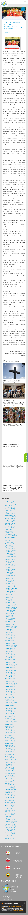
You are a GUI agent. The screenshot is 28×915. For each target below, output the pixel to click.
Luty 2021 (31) (9, 600)
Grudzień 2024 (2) (10, 532)
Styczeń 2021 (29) (10, 602)
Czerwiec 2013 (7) (10, 746)
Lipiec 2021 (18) (9, 593)
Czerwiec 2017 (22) (10, 670)
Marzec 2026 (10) (10, 509)
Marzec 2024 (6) (9, 543)
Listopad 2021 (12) (10, 586)
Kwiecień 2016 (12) (10, 692)
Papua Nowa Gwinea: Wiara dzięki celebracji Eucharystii (13, 425)
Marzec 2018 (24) (10, 656)
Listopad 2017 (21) (10, 662)
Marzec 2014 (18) (10, 732)
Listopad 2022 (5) (10, 567)
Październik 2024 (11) (11, 536)
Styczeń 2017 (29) (10, 678)
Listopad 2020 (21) (10, 605)
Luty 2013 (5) (8, 753)
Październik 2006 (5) (11, 826)
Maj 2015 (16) (8, 710)
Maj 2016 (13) (8, 691)
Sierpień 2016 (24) (10, 686)
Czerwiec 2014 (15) (10, 727)
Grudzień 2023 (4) (10, 548)
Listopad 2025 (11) (10, 515)
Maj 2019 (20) (9, 634)
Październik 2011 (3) (10, 772)
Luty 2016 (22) (9, 696)
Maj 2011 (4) (8, 778)
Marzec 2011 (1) (9, 781)
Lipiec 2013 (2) (9, 745)
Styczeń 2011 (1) (9, 784)
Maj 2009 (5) (8, 811)
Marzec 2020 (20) (10, 618)
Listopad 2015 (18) (10, 700)
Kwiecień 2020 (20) (10, 616)
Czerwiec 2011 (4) (10, 776)
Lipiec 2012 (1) (9, 761)
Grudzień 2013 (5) (10, 737)
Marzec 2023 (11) (9, 561)
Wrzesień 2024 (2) (10, 537)
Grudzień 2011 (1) (9, 769)
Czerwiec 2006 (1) (10, 827)
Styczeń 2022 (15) (10, 583)
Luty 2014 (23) (9, 734)
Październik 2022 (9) (11, 569)
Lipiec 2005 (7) (9, 835)
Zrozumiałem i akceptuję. (18, 910)
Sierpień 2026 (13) (10, 501)
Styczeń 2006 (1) (9, 830)
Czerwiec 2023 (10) (10, 556)
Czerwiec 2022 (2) (10, 575)
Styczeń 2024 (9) (10, 547)
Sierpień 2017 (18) (10, 667)
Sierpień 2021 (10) (10, 591)
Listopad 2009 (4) (10, 803)
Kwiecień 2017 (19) (10, 673)
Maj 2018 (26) (9, 653)
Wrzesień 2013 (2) (10, 742)
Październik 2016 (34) (11, 683)
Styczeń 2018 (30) (10, 659)
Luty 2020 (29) (9, 620)
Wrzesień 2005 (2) (10, 834)
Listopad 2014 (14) (10, 719)
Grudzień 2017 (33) (10, 661)
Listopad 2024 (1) (10, 534)
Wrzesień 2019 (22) (10, 627)
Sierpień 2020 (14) (10, 610)
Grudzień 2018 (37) (10, 642)
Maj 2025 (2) (8, 524)
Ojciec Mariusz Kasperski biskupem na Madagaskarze (13, 466)
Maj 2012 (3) (8, 764)
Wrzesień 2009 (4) (10, 807)
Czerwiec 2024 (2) (10, 539)
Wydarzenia (6, 32)
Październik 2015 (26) (11, 702)
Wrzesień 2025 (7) (10, 518)
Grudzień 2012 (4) (10, 756)
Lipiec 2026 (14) (9, 502)
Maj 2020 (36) (9, 615)
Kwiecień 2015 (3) (10, 712)
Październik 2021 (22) (11, 588)
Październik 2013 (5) (10, 740)
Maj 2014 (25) (9, 729)
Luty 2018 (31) (9, 658)
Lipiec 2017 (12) (9, 669)
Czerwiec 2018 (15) (10, 651)
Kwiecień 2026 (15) (10, 507)
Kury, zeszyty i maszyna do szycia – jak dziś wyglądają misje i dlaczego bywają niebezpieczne (12, 488)
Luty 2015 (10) (9, 715)
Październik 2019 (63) (11, 626)
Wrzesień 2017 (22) (10, 666)
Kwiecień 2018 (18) (10, 654)
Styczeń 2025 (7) (9, 531)
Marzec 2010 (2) (9, 797)
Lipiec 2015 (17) (9, 707)
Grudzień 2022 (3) (10, 566)
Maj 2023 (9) (8, 558)
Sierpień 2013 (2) (9, 743)
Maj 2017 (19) (8, 672)
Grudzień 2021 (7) (10, 585)
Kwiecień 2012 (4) (10, 765)
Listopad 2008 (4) (10, 819)
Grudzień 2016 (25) (10, 680)
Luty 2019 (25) (9, 639)
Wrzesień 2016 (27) (10, 685)
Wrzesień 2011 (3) (10, 773)
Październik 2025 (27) (11, 516)
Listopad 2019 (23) (10, 624)
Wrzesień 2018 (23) (10, 646)
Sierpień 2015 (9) (9, 705)
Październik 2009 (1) (10, 805)
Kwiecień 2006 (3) (10, 829)
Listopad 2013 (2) (10, 738)
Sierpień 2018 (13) (10, 648)
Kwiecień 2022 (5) (10, 578)
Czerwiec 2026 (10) (10, 504)
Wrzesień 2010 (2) (10, 791)
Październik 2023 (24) (11, 550)
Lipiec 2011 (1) (9, 775)
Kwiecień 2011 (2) (10, 780)
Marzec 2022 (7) (9, 580)
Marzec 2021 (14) (10, 599)
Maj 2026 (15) (8, 505)
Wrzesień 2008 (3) (10, 822)
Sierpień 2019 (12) (10, 629)
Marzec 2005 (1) (9, 838)
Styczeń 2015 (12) (10, 716)
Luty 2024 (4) (9, 545)
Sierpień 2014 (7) (9, 724)
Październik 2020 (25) (11, 607)
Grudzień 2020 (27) (10, 604)
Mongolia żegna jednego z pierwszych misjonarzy (12, 381)
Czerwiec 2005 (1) (10, 837)
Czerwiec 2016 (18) (10, 689)
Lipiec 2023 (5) (9, 555)
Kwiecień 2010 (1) (10, 796)
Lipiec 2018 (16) (9, 650)
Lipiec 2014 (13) (9, 726)
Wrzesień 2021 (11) (10, 589)
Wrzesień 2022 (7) (10, 570)
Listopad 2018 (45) (10, 643)
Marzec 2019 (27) (10, 637)
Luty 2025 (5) (8, 529)
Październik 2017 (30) (11, 664)
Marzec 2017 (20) (10, 675)
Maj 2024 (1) (8, 540)
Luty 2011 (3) (8, 783)
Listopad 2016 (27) (10, 681)
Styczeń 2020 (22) (10, 621)
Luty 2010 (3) (8, 799)
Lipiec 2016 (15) (9, 688)
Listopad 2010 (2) (10, 788)
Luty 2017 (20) (9, 677)
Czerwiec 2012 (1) (10, 762)
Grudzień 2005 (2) (10, 832)
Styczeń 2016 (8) (9, 697)
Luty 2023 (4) (8, 562)
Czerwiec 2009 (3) (10, 810)
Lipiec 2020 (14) (9, 612)
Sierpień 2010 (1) (9, 792)
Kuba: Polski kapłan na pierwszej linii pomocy (11, 445)
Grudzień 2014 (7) (10, 718)
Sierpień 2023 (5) (10, 553)
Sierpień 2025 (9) (10, 520)
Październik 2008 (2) (11, 821)
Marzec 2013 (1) (9, 751)
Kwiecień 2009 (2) (10, 813)
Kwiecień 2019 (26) (10, 635)
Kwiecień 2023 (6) (10, 559)
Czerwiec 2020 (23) (10, 613)
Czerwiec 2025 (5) (10, 523)
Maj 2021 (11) (8, 596)
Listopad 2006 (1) (10, 824)
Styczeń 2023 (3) (9, 564)
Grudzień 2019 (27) (10, 623)
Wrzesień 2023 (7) (10, 551)
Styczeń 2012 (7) (9, 767)
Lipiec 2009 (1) (9, 808)
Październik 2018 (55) (11, 645)
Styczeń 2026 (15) (10, 512)
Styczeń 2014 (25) (10, 735)
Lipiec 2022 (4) (9, 574)
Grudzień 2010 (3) (10, 786)
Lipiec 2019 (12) (9, 631)
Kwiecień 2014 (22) (10, 731)
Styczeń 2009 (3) (10, 818)
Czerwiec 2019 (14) (10, 632)
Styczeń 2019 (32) (10, 640)
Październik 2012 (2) (10, 759)
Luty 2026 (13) (9, 510)
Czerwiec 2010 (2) (10, 794)
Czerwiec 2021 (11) (10, 594)
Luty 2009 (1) (8, 816)
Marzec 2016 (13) (9, 694)
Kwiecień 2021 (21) (10, 597)
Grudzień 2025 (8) (10, 513)
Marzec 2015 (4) (9, 713)
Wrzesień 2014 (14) (10, 723)
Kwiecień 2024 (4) (10, 542)
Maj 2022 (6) (8, 577)
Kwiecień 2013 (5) (10, 750)
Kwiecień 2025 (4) (10, 526)
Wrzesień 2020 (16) (10, 608)
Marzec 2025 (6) (9, 528)
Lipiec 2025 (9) (9, 521)
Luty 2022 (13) (9, 581)
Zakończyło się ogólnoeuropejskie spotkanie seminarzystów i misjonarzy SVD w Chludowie (13, 403)
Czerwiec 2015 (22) (10, 708)
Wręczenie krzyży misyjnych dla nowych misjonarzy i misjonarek (13, 25)
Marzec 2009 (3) (9, 815)
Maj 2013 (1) (8, 748)
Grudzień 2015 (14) (10, 699)
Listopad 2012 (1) (9, 757)
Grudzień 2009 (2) (10, 802)
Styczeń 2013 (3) (9, 754)
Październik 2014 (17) (11, 721)
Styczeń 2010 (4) (9, 800)
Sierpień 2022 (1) (9, 572)
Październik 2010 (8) (10, 789)
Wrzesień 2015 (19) (10, 704)
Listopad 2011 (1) (9, 770)
